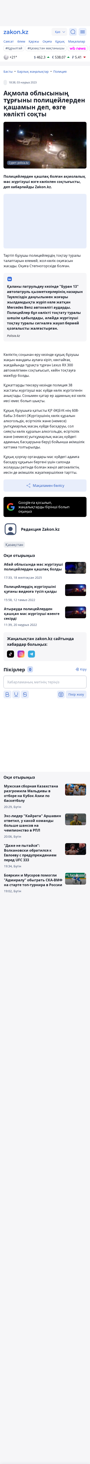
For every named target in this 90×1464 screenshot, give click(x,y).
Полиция (60, 71)
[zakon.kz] (15, 32)
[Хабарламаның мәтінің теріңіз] (45, 682)
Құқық (60, 41)
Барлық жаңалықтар (33, 71)
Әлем (21, 41)
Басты (8, 71)
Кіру (83, 669)
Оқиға (47, 41)
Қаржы (34, 41)
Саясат (8, 41)
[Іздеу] (73, 32)
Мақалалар (76, 41)
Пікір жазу (76, 694)
